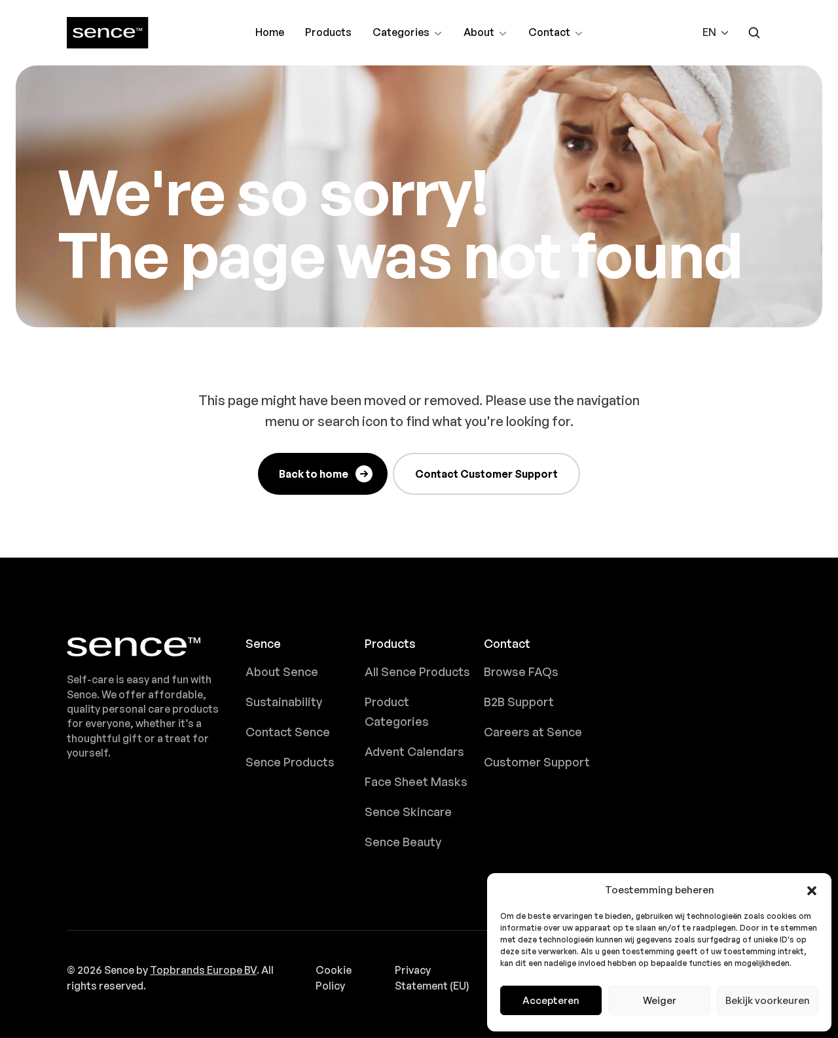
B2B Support (519, 701)
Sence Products (290, 762)
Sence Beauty (403, 841)
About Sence (282, 671)
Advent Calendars (414, 751)
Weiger (659, 1000)
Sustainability (284, 701)
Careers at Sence (533, 732)
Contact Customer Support (486, 473)
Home (269, 32)
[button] (811, 890)
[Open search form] (754, 33)
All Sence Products (417, 671)
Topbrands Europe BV (203, 969)
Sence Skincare (408, 811)
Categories (400, 34)
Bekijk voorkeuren (767, 1000)
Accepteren (550, 1000)
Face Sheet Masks (416, 781)
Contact (550, 34)
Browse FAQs (521, 671)
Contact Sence (288, 732)
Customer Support (537, 762)
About (485, 34)
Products (328, 32)
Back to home (313, 473)
